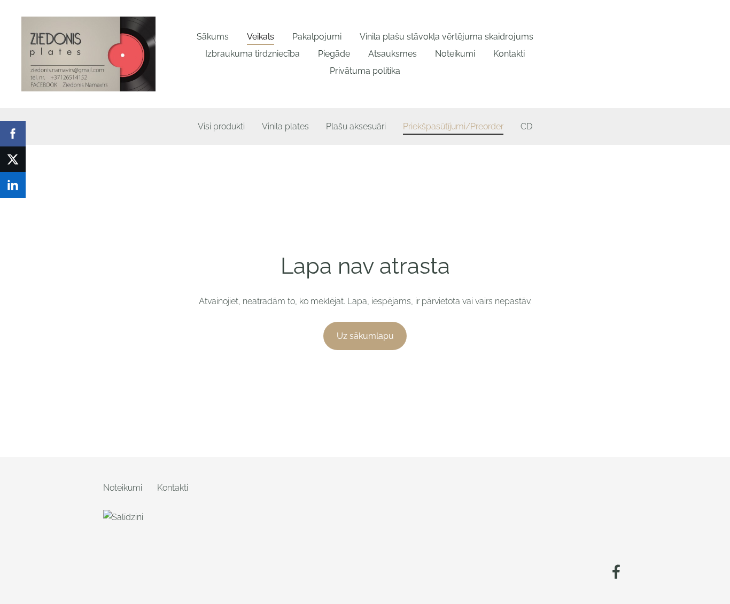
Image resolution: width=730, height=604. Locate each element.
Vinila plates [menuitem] (285, 126)
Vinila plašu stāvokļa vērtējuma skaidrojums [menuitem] (446, 37)
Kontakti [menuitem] (509, 54)
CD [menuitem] (526, 126)
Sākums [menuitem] (213, 37)
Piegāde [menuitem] (334, 54)
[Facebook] (616, 571)
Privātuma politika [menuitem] (365, 71)
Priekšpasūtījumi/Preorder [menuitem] (453, 126)
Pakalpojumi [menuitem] (316, 37)
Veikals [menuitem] (260, 37)
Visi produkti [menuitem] (221, 126)
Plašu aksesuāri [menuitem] (356, 126)
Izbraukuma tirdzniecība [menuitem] (252, 54)
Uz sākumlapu (365, 336)
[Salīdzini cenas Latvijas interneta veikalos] (126, 575)
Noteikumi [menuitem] (455, 54)
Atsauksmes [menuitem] (392, 54)
